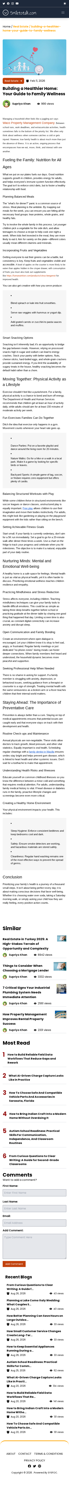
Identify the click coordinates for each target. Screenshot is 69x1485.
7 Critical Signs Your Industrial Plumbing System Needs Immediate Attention (26, 992)
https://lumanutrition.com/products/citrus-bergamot (31, 275)
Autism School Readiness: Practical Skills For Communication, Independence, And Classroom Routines (34, 1137)
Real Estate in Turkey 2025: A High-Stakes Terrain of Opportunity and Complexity (25, 944)
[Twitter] (4, 3)
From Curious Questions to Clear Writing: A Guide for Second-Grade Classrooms (34, 1160)
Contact (24, 1454)
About (11, 1454)
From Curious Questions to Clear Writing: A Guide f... (30, 1287)
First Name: (10, 1186)
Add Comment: (13, 1230)
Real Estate (11, 81)
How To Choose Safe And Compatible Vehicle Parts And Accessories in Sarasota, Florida (35, 1097)
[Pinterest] (39, 1466)
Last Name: (10, 1202)
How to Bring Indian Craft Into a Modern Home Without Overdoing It (37, 1116)
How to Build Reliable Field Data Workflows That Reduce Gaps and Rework (32, 1059)
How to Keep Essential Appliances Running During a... (30, 1349)
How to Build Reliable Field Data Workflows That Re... (29, 1395)
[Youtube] (17, 3)
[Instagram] (12, 3)
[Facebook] (8, 3)
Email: (7, 1216)
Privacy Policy (34, 1460)
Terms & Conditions (48, 1454)
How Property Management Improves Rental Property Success (25, 1019)
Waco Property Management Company (29, 123)
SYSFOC (52, 1472)
